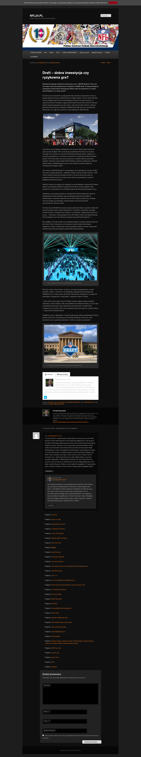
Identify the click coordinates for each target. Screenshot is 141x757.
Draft (49, 402)
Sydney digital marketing (59, 538)
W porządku (113, 2)
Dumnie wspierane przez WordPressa (70, 750)
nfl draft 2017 (76, 402)
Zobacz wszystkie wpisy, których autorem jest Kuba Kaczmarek (71, 422)
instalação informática (58, 529)
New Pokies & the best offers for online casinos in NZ (68, 585)
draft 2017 (63, 402)
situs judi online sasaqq (58, 627)
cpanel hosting (55, 552)
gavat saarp (55, 657)
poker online (55, 613)
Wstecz (103, 62)
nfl (67, 402)
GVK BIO (54, 603)
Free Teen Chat (56, 543)
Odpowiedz (49, 471)
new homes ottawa (57, 561)
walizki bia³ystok (56, 599)
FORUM (107, 52)
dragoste (54, 667)
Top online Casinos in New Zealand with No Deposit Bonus (69, 566)
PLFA (57, 52)
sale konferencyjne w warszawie (61, 622)
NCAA (51, 52)
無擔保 (53, 547)
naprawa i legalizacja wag (59, 617)
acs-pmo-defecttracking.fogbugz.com (63, 580)
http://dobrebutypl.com (58, 631)
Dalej (109, 62)
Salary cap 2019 (84, 52)
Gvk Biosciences (56, 571)
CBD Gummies (56, 648)
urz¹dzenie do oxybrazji (58, 589)
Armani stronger (56, 594)
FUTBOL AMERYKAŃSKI (69, 52)
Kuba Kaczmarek (55, 62)
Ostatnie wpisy (63, 374)
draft (58, 402)
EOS (52, 662)
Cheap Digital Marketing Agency (61, 608)
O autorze (49, 374)
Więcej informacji (101, 3)
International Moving (57, 557)
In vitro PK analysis (57, 533)
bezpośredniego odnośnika (56, 404)
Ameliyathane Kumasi (58, 524)
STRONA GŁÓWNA (35, 52)
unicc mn (54, 575)
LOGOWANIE (34, 57)
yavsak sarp (55, 653)
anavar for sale (56, 519)
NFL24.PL (36, 15)
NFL (46, 52)
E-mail (46, 720)
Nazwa (46, 711)
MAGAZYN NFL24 (97, 52)
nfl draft (70, 402)
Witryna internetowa (49, 730)
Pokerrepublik (55, 636)
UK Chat (54, 515)
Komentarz (47, 685)
